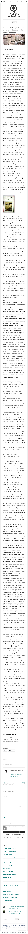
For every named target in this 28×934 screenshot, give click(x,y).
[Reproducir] (5, 832)
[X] (6, 817)
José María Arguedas (7, 764)
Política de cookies (10, 928)
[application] (14, 832)
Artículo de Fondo (14, 758)
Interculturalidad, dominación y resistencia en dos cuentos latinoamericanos (8, 784)
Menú (14, 22)
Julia (23, 783)
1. (13, 834)
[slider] (22, 832)
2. (10, 836)
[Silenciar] (19, 832)
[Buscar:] (9, 919)
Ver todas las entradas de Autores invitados (15, 775)
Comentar (21, 806)
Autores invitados (15, 45)
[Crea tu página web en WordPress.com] (14, 1)
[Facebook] (4, 817)
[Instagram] (8, 817)
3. (13, 837)
